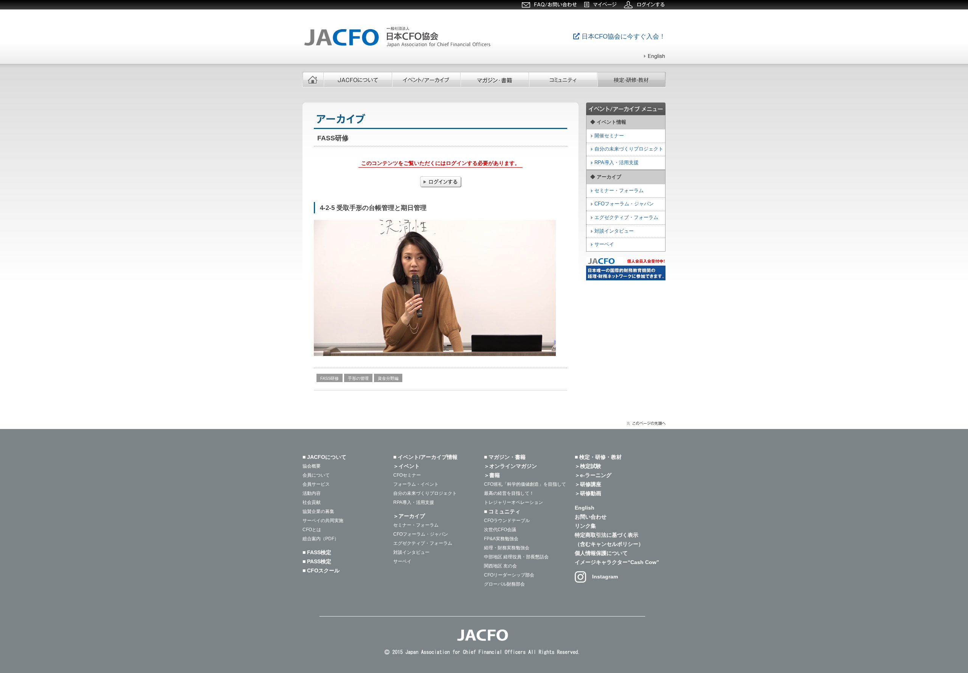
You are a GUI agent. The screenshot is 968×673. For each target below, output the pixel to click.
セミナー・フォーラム (619, 190)
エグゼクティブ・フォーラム (626, 217)
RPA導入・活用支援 (413, 502)
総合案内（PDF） (320, 538)
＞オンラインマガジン (510, 466)
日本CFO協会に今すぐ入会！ (623, 36)
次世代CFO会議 (500, 529)
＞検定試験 (588, 466)
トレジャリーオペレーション (513, 502)
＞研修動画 (588, 493)
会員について (316, 475)
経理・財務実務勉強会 (506, 547)
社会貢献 (311, 502)
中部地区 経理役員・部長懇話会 (516, 557)
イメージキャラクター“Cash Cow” (617, 562)
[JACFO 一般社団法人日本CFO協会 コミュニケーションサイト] (398, 47)
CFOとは (311, 529)
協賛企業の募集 (318, 511)
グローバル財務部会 (504, 584)
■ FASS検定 (316, 552)
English (584, 508)
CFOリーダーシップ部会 (509, 575)
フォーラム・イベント (416, 484)
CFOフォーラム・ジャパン (624, 204)
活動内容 (311, 493)
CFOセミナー (407, 475)
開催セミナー (609, 135)
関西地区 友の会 (500, 566)
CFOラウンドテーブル (507, 520)
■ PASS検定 (316, 561)
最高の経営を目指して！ (509, 493)
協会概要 (311, 466)
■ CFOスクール (321, 570)
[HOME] (313, 79)
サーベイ (604, 244)
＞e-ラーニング (593, 475)
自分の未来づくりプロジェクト (425, 493)
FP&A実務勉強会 (501, 538)
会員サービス (316, 484)
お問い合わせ (591, 517)
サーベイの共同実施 (322, 520)
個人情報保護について (601, 553)
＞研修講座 (588, 484)
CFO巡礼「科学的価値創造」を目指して (525, 484)
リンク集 (585, 526)
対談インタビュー (614, 231)
